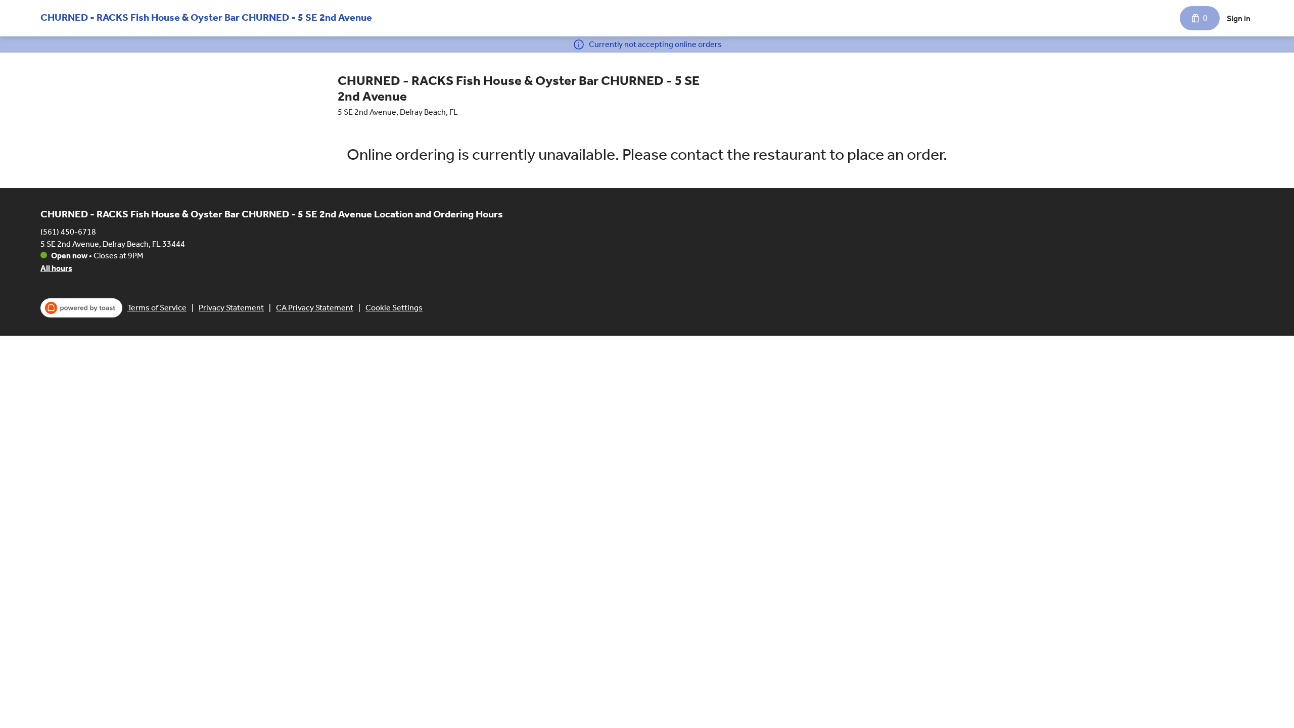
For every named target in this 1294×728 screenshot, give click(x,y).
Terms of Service (157, 307)
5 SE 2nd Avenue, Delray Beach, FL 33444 (112, 243)
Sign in (1239, 18)
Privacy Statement (231, 307)
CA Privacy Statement (314, 307)
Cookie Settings (394, 307)
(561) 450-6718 (68, 231)
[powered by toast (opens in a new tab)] (81, 308)
